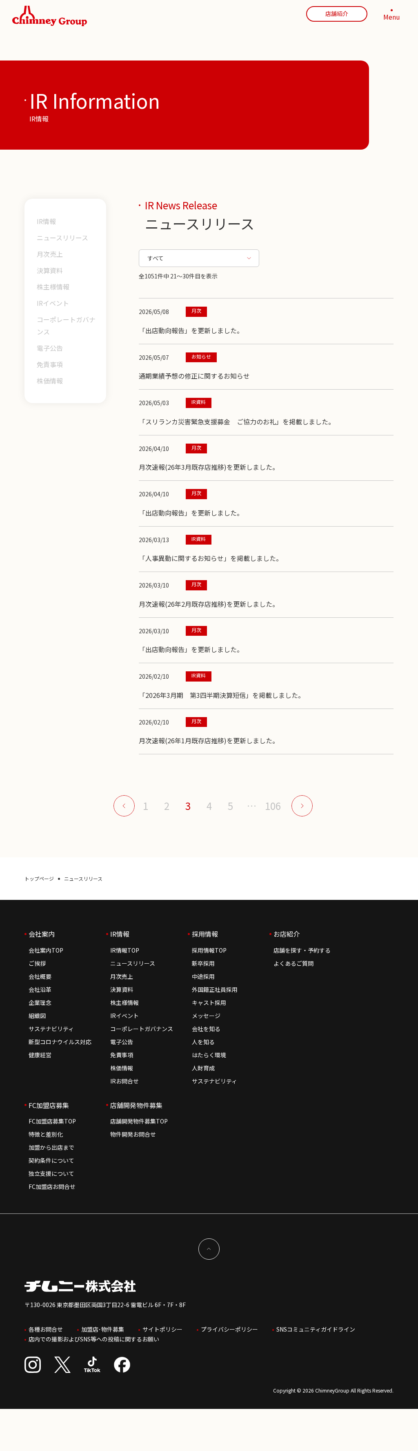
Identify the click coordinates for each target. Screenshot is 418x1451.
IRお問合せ (124, 1081)
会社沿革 (40, 989)
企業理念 (40, 1002)
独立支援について (51, 1173)
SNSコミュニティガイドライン (315, 1329)
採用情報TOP (209, 950)
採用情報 (205, 934)
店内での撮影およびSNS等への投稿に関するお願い (94, 1339)
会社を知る (206, 1029)
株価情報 (50, 381)
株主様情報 (53, 287)
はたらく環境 (209, 1055)
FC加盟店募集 (49, 1105)
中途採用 (203, 976)
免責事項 (50, 364)
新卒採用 (203, 963)
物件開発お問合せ (133, 1134)
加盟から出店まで (51, 1147)
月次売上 (50, 254)
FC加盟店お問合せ (52, 1186)
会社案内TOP (46, 950)
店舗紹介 (336, 13)
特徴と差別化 (46, 1134)
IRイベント (53, 303)
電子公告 (50, 348)
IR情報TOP (124, 950)
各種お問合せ (46, 1329)
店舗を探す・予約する (302, 950)
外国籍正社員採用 (215, 989)
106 (273, 805)
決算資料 (50, 270)
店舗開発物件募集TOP (139, 1121)
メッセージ (206, 1015)
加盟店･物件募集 (102, 1329)
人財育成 (203, 1068)
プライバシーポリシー (229, 1329)
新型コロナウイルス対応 (60, 1042)
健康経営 (40, 1055)
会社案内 (42, 934)
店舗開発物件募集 (136, 1105)
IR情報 (46, 221)
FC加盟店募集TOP (52, 1121)
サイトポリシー (162, 1329)
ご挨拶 (37, 963)
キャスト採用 (209, 1002)
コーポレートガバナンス (66, 325)
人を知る (203, 1042)
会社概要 (40, 976)
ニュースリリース (62, 237)
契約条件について (51, 1160)
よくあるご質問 (293, 963)
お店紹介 (286, 934)
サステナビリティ (51, 1029)
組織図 (37, 1015)
